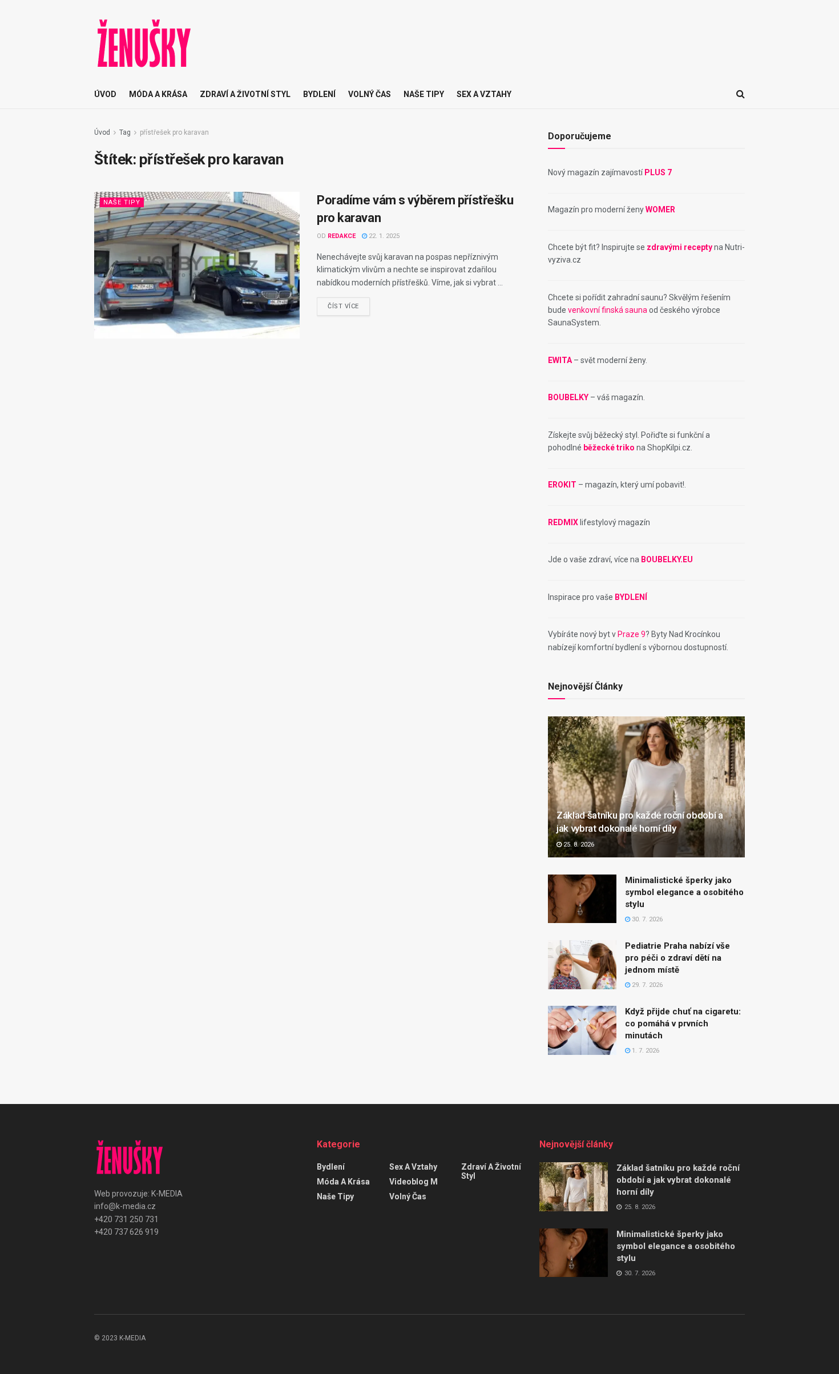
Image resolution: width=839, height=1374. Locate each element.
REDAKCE (342, 236)
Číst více (343, 306)
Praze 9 (632, 634)
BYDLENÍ (631, 597)
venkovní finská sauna (607, 310)
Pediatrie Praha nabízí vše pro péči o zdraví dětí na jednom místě (677, 958)
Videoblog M (413, 1181)
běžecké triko (609, 447)
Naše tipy (424, 94)
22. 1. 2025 (383, 236)
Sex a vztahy (484, 94)
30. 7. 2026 (646, 919)
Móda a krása (158, 94)
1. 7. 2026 (644, 1050)
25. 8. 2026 (578, 844)
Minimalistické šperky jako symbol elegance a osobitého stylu (684, 892)
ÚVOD (105, 94)
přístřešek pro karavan (174, 132)
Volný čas (369, 94)
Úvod (102, 132)
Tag (125, 132)
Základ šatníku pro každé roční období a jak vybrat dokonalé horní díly (678, 1180)
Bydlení (319, 94)
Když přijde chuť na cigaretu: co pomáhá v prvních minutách (683, 1023)
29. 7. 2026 (646, 985)
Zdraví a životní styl (245, 94)
